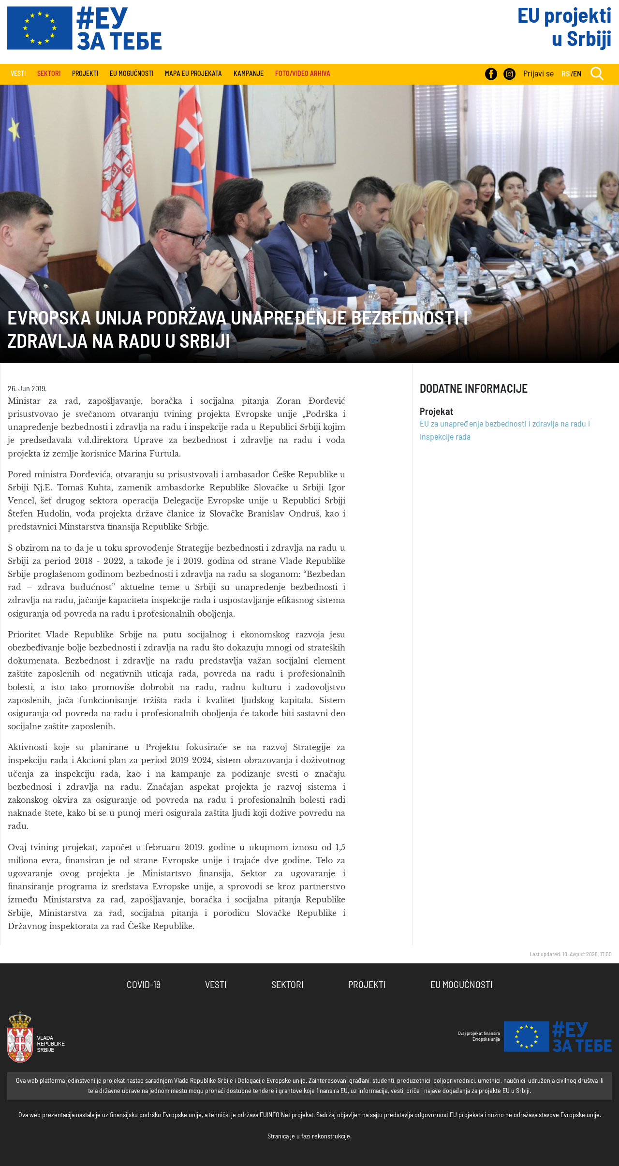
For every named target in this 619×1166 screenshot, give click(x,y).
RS (565, 74)
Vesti (18, 74)
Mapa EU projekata (193, 74)
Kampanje (249, 74)
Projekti (85, 74)
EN (577, 74)
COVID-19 (144, 985)
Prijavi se (538, 74)
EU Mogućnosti (131, 74)
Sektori (287, 985)
